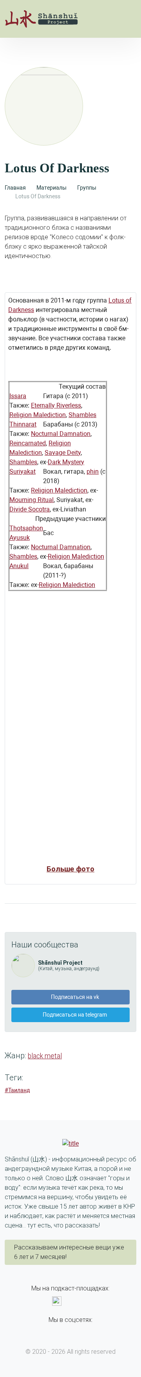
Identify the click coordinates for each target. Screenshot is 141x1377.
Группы (86, 188)
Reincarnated (27, 443)
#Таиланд (17, 1090)
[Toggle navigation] (128, 18)
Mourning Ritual (31, 500)
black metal (45, 1056)
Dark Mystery (66, 462)
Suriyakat (22, 471)
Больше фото (70, 869)
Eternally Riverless (56, 405)
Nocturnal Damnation (60, 433)
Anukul (19, 566)
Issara (17, 396)
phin (93, 471)
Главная (15, 188)
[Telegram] (77, 1331)
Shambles (82, 415)
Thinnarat (22, 424)
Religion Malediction (37, 415)
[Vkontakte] (64, 1331)
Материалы (51, 188)
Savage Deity (63, 452)
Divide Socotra (29, 509)
